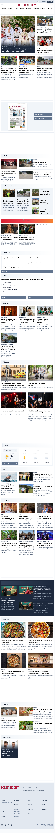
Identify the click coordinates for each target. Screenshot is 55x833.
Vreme (6, 445)
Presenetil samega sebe (6, 483)
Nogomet (8, 266)
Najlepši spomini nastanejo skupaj (26, 541)
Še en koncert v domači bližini (43, 541)
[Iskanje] (52, 5)
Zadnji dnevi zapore (41, 66)
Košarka (35, 472)
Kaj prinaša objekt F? (44, 198)
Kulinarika (3, 638)
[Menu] (2, 5)
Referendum (30, 409)
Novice (29, 381)
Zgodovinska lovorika (23, 66)
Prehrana (35, 707)
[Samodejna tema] (38, 2)
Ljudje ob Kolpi (4, 317)
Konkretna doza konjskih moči (7, 344)
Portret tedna (42, 208)
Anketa (5, 276)
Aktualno (5, 156)
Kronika (2, 66)
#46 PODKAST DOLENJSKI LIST (39, 586)
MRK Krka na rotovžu (41, 317)
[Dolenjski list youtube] (8, 825)
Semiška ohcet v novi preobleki (8, 46)
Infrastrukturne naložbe (41, 27)
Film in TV (9, 235)
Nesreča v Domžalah (5, 381)
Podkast (5, 583)
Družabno (6, 500)
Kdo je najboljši (4, 169)
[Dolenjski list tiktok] (11, 825)
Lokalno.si (6, 303)
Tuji (20, 514)
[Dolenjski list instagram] (5, 825)
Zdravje (2, 718)
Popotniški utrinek (4, 541)
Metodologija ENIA (22, 317)
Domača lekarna (36, 721)
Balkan (2, 514)
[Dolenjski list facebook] (2, 825)
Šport (4, 469)
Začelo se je (35, 159)
